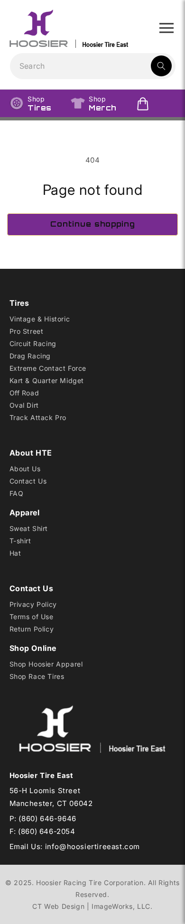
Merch (102, 103)
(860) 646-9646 (47, 818)
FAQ (16, 493)
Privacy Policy (33, 604)
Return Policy (31, 629)
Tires (40, 103)
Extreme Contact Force (48, 368)
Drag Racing (30, 356)
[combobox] (93, 66)
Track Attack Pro (38, 417)
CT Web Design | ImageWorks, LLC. (92, 906)
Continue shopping (92, 224)
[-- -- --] (166, 28)
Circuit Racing (32, 343)
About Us (25, 469)
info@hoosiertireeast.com (92, 846)
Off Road (24, 393)
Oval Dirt (24, 405)
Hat (15, 553)
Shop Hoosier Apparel (46, 664)
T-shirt (20, 541)
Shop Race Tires (37, 676)
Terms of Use (31, 617)
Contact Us (28, 481)
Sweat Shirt (28, 528)
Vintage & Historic (39, 319)
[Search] (161, 65)
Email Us (25, 846)
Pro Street (26, 331)
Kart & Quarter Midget (46, 380)
